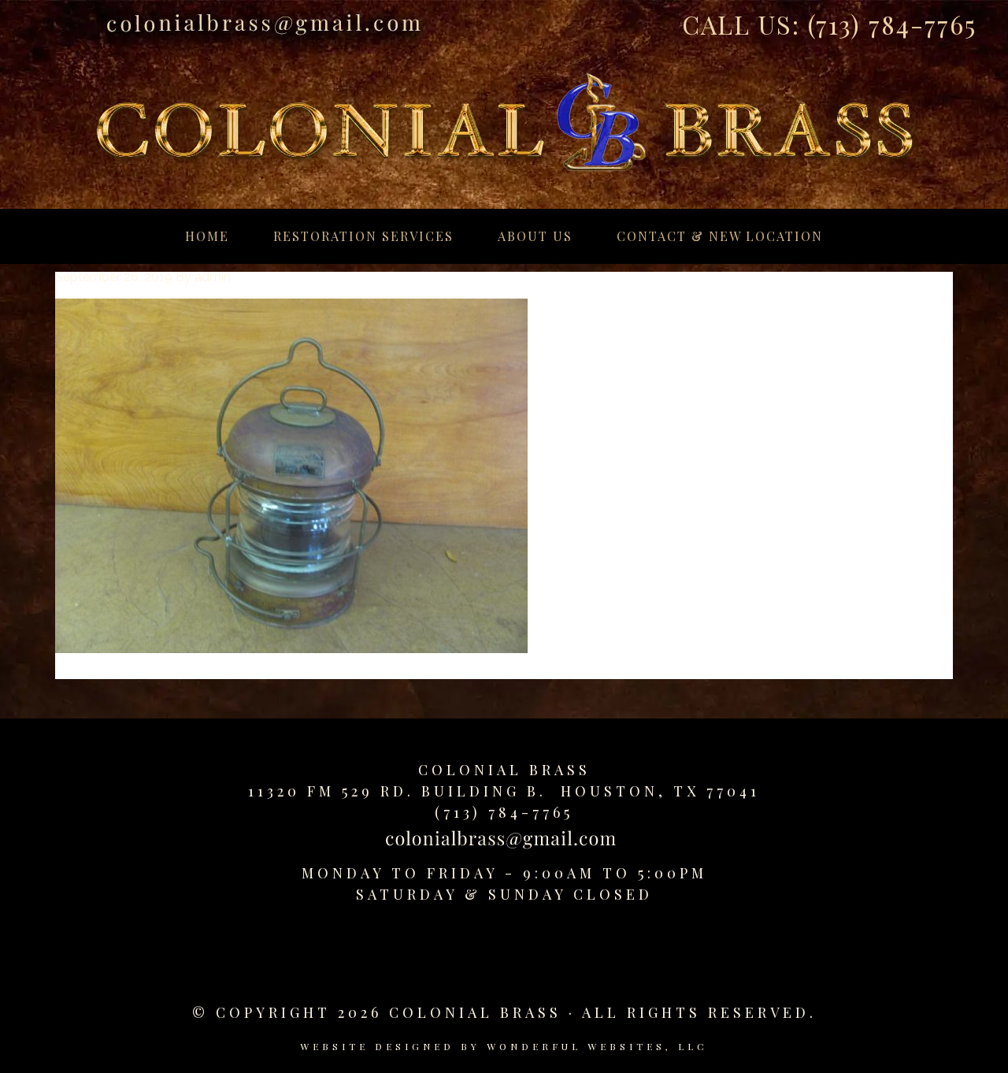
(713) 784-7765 (892, 24)
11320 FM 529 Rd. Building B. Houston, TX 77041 (504, 791)
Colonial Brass (504, 769)
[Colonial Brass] (504, 105)
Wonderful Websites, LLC (597, 1046)
